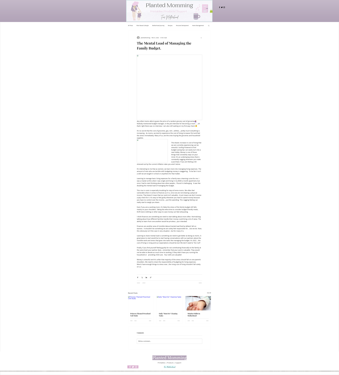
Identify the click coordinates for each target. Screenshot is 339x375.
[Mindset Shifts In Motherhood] (198, 303)
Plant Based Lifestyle (142, 25)
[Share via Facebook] (138, 277)
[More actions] (201, 38)
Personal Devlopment (182, 25)
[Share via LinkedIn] (146, 277)
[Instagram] (224, 7)
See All (209, 293)
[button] (211, 11)
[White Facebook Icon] (130, 367)
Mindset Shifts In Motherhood (194, 315)
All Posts (130, 25)
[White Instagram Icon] (136, 367)
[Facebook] (219, 7)
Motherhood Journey (158, 25)
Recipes (170, 25)
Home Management (198, 25)
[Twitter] (222, 7)
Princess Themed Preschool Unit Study (140, 315)
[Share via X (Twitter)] (142, 277)
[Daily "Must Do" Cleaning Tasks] (169, 303)
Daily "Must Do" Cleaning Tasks (168, 315)
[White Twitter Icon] (133, 367)
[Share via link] (150, 277)
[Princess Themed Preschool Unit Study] (141, 303)
